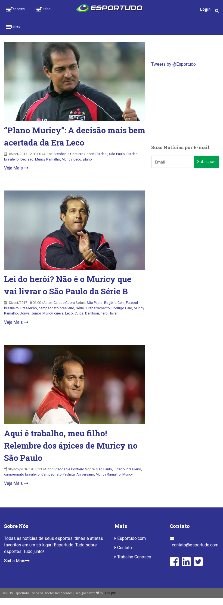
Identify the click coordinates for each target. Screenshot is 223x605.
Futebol (101, 154)
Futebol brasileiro (127, 469)
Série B (81, 308)
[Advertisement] (185, 105)
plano (87, 159)
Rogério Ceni (114, 303)
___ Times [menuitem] (12, 26)
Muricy (67, 159)
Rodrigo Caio (122, 308)
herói (105, 313)
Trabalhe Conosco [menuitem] (133, 556)
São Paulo (117, 154)
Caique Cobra (64, 303)
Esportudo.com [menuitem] (131, 538)
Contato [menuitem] (124, 547)
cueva (58, 313)
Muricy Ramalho (47, 159)
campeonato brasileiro (56, 308)
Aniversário (85, 474)
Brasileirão (28, 308)
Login (205, 9)
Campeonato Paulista (58, 474)
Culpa (79, 313)
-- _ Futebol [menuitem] (42, 9)
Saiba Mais (14, 560)
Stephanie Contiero (68, 154)
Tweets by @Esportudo (173, 64)
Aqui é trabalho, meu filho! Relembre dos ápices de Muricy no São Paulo (71, 445)
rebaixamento (99, 308)
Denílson (92, 313)
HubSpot (110, 593)
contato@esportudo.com (195, 544)
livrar (113, 313)
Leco (77, 159)
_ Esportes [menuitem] (16, 9)
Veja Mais (14, 168)
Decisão (26, 159)
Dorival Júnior (30, 313)
